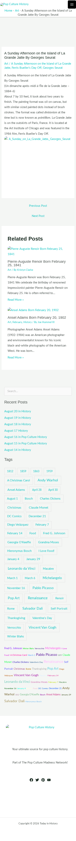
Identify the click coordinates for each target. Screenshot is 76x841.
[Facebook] (31, 780)
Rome (11, 608)
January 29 (33, 559)
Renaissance (38, 598)
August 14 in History (17, 449)
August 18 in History (17, 424)
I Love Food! (46, 551)
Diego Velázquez (17, 524)
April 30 (53, 490)
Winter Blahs (15, 636)
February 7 (42, 524)
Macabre (48, 568)
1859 (23, 471)
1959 (49, 471)
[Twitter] (37, 780)
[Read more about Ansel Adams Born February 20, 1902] (33, 310)
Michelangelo (52, 578)
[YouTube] (49, 780)
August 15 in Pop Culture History (25, 443)
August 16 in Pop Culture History (25, 437)
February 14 (14, 533)
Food (32, 533)
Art (17, 10)
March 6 (30, 578)
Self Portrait (59, 608)
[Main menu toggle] (72, 4)
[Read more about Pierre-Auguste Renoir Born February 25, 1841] (38, 251)
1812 (10, 471)
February (17, 322)
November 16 (16, 588)
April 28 (37, 490)
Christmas (14, 507)
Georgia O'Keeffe (19, 542)
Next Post (38, 216)
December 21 (37, 516)
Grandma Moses (48, 542)
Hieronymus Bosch (19, 551)
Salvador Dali (32, 608)
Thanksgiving (16, 618)
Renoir (59, 598)
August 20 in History (17, 411)
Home (8, 10)
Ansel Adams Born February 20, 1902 (37, 317)
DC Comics (14, 516)
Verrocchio (14, 627)
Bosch (29, 498)
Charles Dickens (50, 498)
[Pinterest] (43, 780)
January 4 (13, 559)
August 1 (12, 498)
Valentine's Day (42, 618)
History (27, 322)
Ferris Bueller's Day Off (27, 67)
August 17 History (16, 430)
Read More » (16, 299)
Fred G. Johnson (54, 533)
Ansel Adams (16, 489)
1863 (36, 471)
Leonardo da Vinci (21, 568)
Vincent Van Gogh (42, 627)
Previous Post (38, 205)
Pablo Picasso (43, 588)
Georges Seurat (53, 67)
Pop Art (13, 598)
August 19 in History (17, 417)
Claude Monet (38, 507)
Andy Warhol (48, 480)
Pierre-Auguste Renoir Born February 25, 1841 (37, 263)
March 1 (12, 578)
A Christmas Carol (18, 480)
